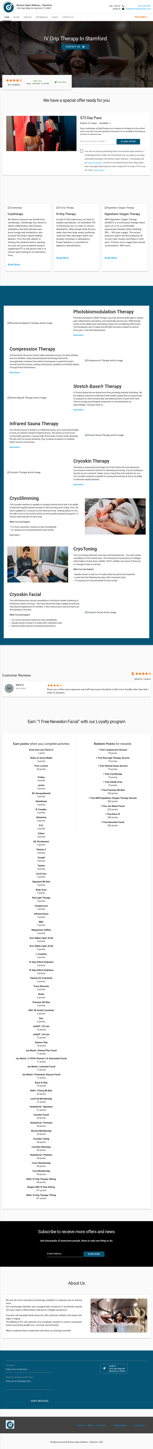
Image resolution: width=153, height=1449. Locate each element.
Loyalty (55, 17)
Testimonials (41, 17)
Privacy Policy (98, 170)
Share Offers (141, 17)
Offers (16, 17)
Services (27, 17)
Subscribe (94, 1254)
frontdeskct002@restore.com (138, 9)
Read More (14, 264)
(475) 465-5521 (144, 6)
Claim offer (128, 141)
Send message (40, 1401)
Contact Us (67, 17)
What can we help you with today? (19, 1377)
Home (6, 17)
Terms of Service (95, 162)
